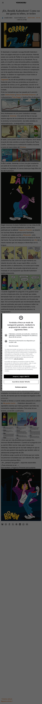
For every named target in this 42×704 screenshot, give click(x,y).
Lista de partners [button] (18, 359)
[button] (21, 346)
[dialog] (21, 352)
